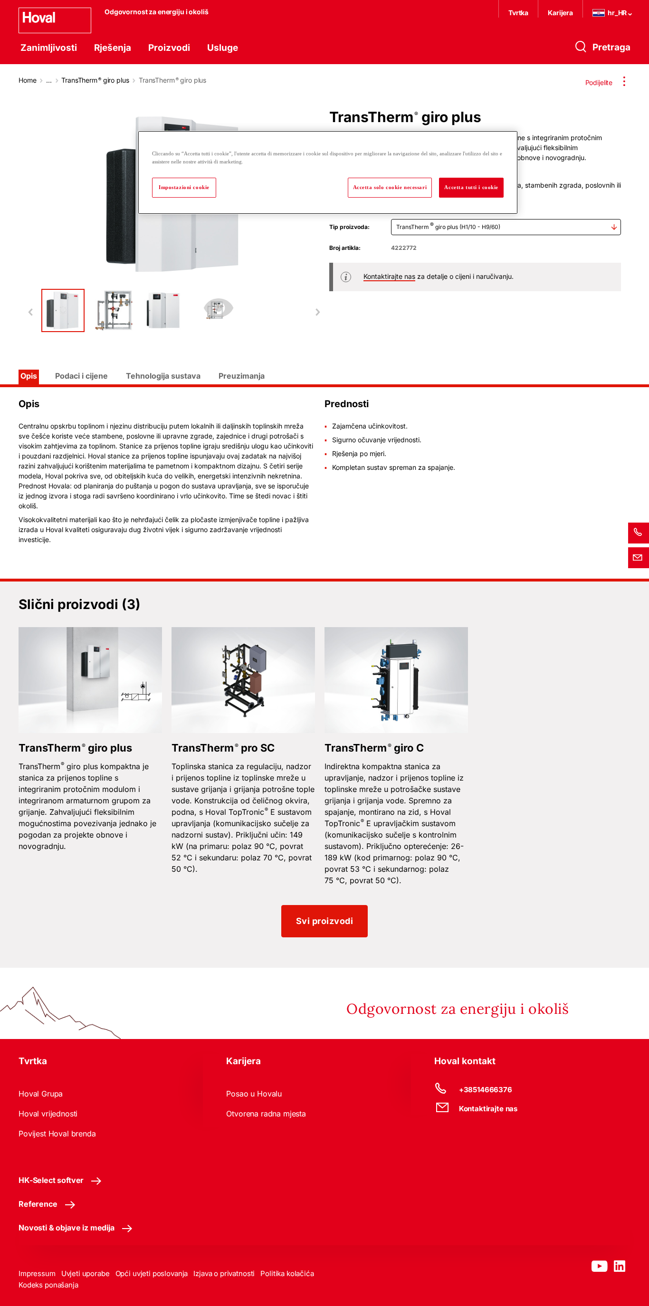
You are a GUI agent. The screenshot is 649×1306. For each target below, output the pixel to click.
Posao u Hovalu (254, 1093)
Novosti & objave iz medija (67, 1227)
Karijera (560, 13)
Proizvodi (169, 47)
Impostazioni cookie (184, 187)
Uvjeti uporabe (85, 1273)
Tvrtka (518, 13)
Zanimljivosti (48, 47)
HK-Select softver (51, 1180)
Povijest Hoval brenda (57, 1133)
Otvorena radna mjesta (266, 1113)
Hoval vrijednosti (48, 1113)
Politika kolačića (287, 1273)
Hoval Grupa (41, 1093)
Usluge (222, 47)
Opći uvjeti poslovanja (151, 1273)
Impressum (37, 1273)
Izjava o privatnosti (224, 1273)
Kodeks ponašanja (48, 1284)
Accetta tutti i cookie (471, 187)
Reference (38, 1204)
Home (27, 80)
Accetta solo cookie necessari (390, 187)
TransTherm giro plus (95, 80)
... (49, 80)
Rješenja (112, 47)
